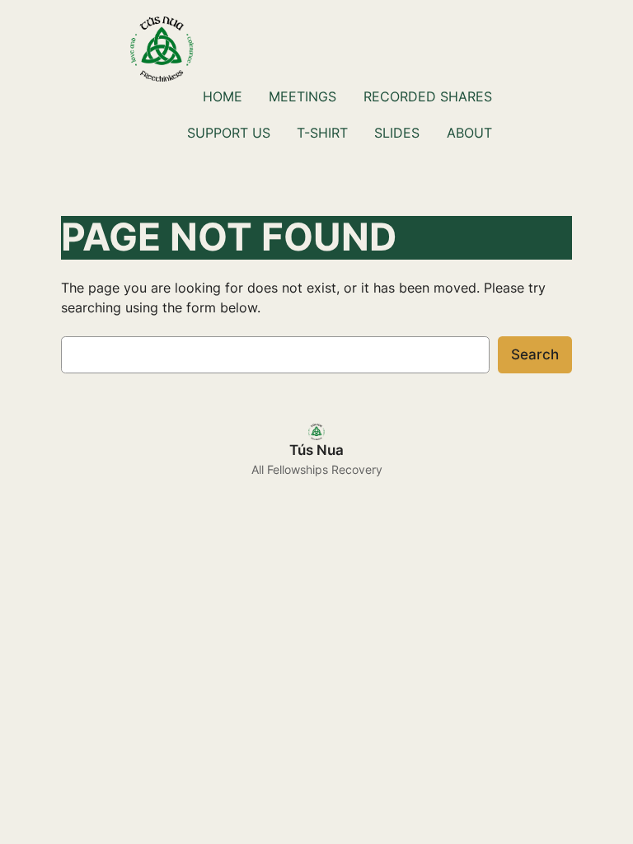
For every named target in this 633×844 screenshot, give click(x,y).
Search (535, 354)
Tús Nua (316, 450)
